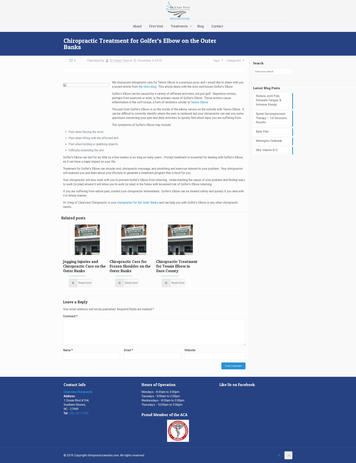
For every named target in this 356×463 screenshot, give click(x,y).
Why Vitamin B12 (267, 150)
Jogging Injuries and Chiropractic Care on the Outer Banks (84, 266)
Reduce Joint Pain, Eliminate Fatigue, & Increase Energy (268, 100)
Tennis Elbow (199, 102)
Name (68, 350)
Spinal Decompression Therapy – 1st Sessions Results (271, 118)
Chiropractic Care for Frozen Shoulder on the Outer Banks (130, 266)
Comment (70, 316)
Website (189, 350)
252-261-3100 (79, 413)
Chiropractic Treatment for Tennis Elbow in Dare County (176, 266)
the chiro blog (147, 86)
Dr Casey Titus (119, 60)
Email (128, 350)
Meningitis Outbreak (269, 141)
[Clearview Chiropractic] (178, 10)
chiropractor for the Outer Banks (137, 202)
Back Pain (262, 131)
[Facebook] (279, 455)
